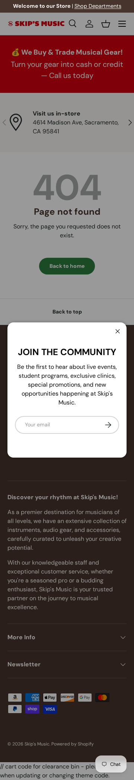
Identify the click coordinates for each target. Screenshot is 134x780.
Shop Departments (97, 6)
